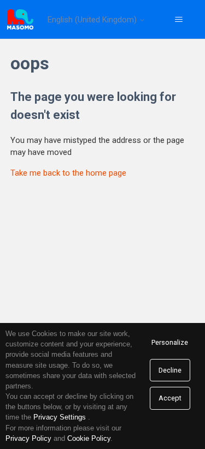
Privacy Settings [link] (59, 417)
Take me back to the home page (68, 173)
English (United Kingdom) (93, 20)
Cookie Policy (88, 438)
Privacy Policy (28, 438)
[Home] (20, 19)
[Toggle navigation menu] (178, 19)
